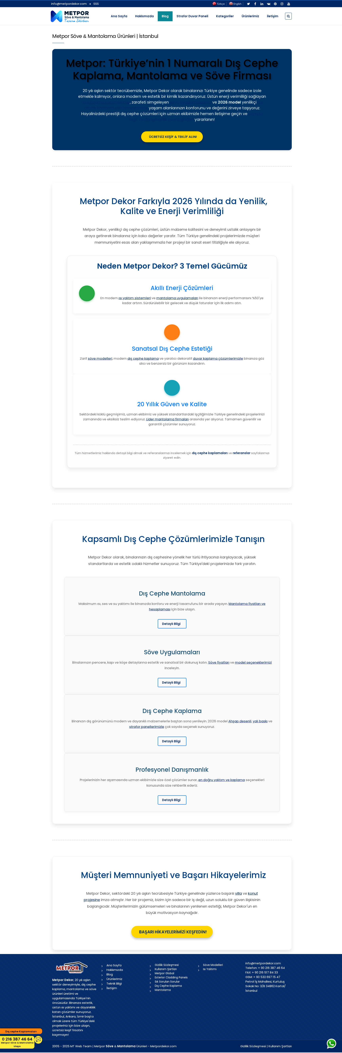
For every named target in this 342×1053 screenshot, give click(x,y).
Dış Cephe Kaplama (168, 986)
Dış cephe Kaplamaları (21, 1031)
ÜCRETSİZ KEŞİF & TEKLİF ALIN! (173, 137)
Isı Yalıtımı (210, 969)
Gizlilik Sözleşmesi (167, 965)
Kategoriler (225, 16)
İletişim (272, 16)
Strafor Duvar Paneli (192, 16)
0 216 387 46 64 (17, 1042)
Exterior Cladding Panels (171, 977)
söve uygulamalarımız (190, 102)
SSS (96, 4)
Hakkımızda (144, 16)
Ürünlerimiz (250, 16)
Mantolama (163, 990)
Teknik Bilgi (114, 983)
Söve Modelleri (213, 965)
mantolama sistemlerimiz (105, 102)
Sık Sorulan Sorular (167, 982)
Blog (109, 974)
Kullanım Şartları (166, 969)
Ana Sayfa (119, 16)
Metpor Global (164, 973)
